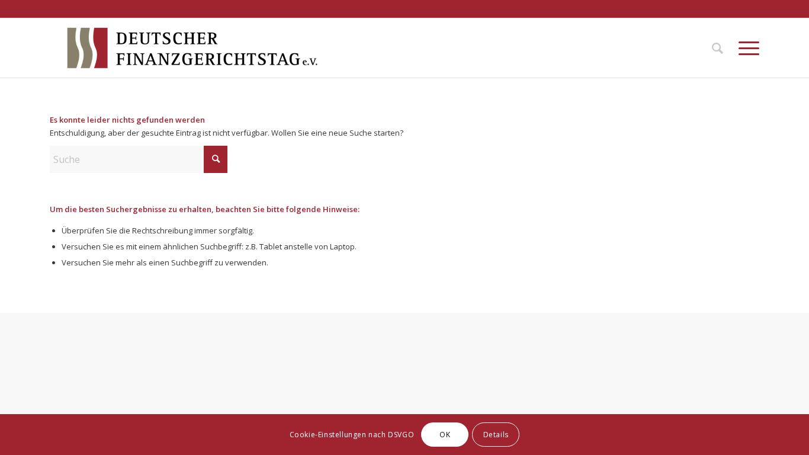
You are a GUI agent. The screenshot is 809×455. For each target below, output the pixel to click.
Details (496, 435)
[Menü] (745, 48)
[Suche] (717, 48)
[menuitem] (717, 48)
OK (444, 435)
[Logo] (192, 48)
